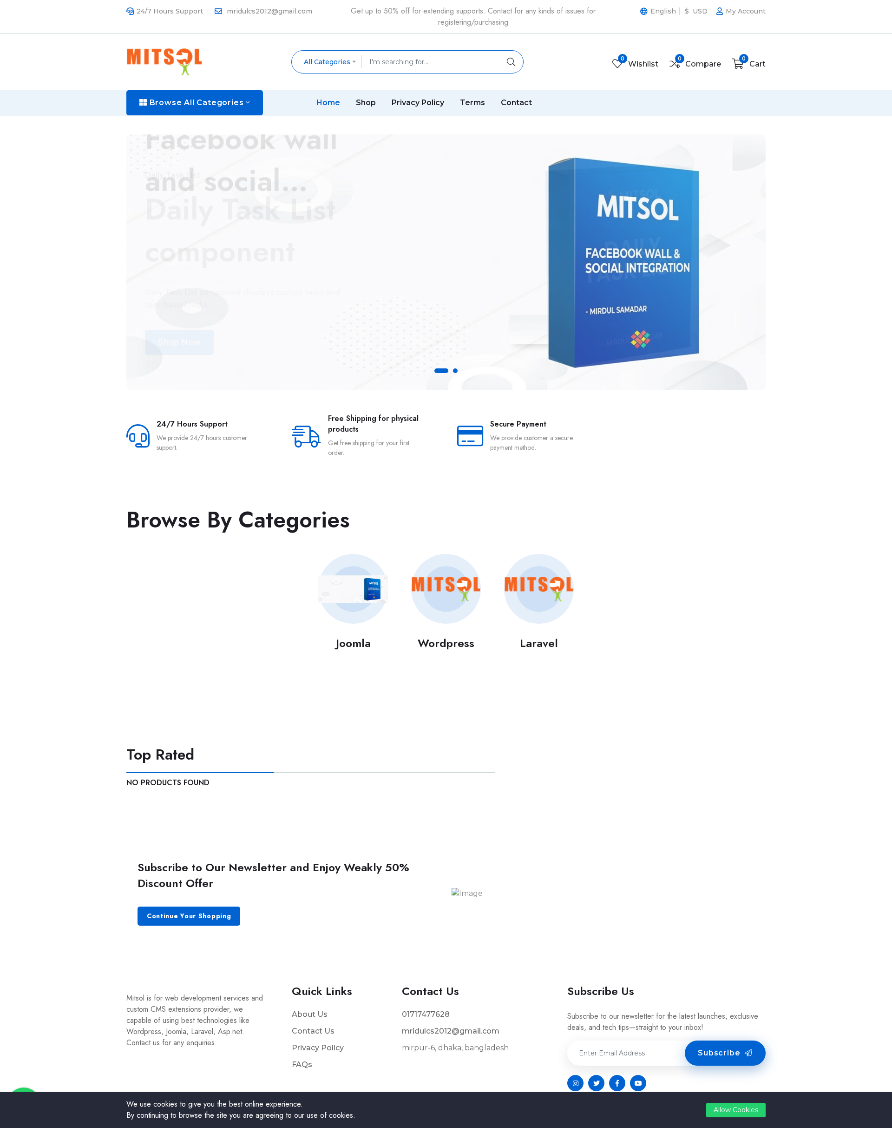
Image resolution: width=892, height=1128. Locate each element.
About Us (310, 1014)
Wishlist (639, 64)
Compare (699, 64)
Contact (516, 102)
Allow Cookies (736, 1110)
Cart (754, 64)
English (663, 11)
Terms (472, 102)
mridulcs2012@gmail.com (269, 11)
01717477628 (426, 1014)
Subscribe (720, 1052)
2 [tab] (457, 373)
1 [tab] (439, 373)
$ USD (696, 11)
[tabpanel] (446, 262)
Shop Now (179, 342)
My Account (746, 11)
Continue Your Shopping (189, 916)
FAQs (302, 1064)
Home (328, 102)
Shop (366, 102)
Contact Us (313, 1031)
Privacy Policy (418, 102)
